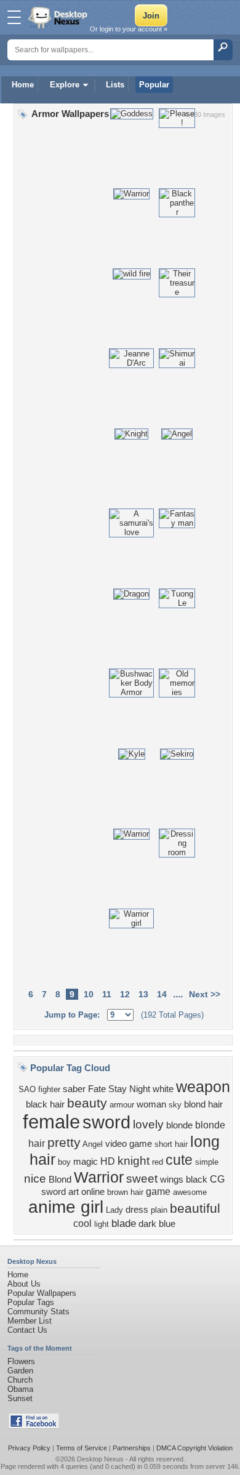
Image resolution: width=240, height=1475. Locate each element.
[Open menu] (14, 17)
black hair (45, 1104)
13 (143, 994)
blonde (179, 1125)
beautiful (195, 1208)
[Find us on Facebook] (34, 1426)
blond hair (203, 1104)
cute (179, 1160)
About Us (24, 1283)
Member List (29, 1320)
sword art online (73, 1192)
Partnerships (132, 1448)
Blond (60, 1179)
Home (23, 84)
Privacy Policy (29, 1448)
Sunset (20, 1398)
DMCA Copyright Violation (194, 1448)
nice (35, 1178)
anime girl (65, 1206)
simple (206, 1162)
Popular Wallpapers (41, 1293)
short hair (171, 1144)
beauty (87, 1103)
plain (159, 1210)
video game (128, 1144)
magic (85, 1162)
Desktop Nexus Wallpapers (59, 17)
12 (125, 994)
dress (137, 1210)
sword (106, 1122)
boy (64, 1162)
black (196, 1179)
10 (89, 994)
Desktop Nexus (100, 1459)
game (158, 1191)
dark (147, 1224)
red (157, 1162)
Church (20, 1380)
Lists (115, 84)
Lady (114, 1210)
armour (122, 1104)
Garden (20, 1370)
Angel (92, 1144)
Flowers (21, 1361)
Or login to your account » (128, 29)
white (163, 1089)
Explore (64, 84)
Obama (20, 1389)
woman (151, 1104)
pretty (64, 1142)
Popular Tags (30, 1302)
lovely (148, 1124)
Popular (154, 84)
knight (134, 1160)
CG (217, 1179)
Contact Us (27, 1330)
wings (171, 1179)
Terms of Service (81, 1448)
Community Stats (38, 1311)
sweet (142, 1178)
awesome (190, 1192)
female (51, 1121)
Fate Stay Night (119, 1089)
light (101, 1224)
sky (175, 1104)
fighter (49, 1089)
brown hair (125, 1192)
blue (167, 1224)
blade (123, 1223)
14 (162, 994)
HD (107, 1161)
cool (82, 1223)
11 (106, 994)
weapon (203, 1086)
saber (74, 1089)
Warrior (99, 1177)
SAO (27, 1089)
